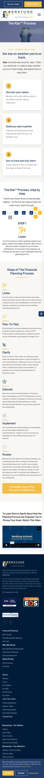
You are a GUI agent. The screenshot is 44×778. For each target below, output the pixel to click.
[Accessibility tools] (41, 314)
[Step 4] (24, 213)
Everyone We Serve (9, 655)
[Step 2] (15, 213)
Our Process (6, 634)
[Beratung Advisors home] (17, 14)
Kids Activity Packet (10, 743)
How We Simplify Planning (12, 638)
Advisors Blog (7, 753)
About (5, 674)
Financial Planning (10, 630)
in (10, 622)
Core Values (6, 685)
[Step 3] (19, 213)
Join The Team (8, 699)
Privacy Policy (25, 766)
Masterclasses (8, 757)
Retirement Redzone (10, 652)
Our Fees (5, 641)
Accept (8, 773)
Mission (5, 678)
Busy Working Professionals (12, 649)
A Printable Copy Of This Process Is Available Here (22, 488)
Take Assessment (9, 709)
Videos (5, 729)
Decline (21, 773)
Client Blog (6, 732)
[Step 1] (10, 213)
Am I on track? (13, 4)
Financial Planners (9, 703)
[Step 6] (35, 213)
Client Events (7, 736)
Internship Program (9, 713)
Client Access (33, 4)
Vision (4, 682)
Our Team (6, 695)
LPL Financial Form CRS (10, 592)
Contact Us (7, 716)
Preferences (33, 773)
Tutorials (5, 666)
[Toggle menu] (39, 14)
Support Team (7, 706)
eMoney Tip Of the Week (11, 750)
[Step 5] (28, 213)
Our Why (5, 689)
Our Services (7, 692)
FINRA (4, 575)
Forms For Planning (9, 739)
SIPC (8, 575)
